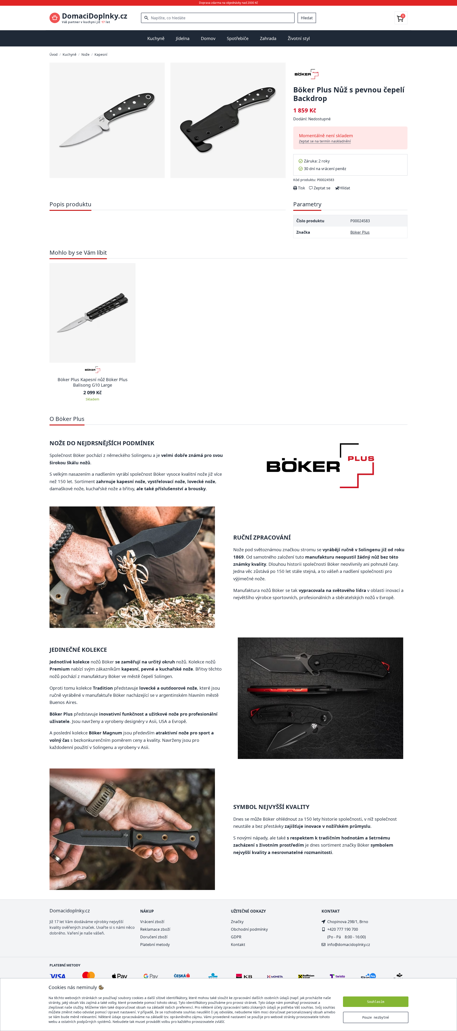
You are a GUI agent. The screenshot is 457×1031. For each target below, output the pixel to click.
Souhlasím (375, 1002)
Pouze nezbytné (375, 1017)
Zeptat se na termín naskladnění (325, 141)
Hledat (307, 17)
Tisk (301, 188)
